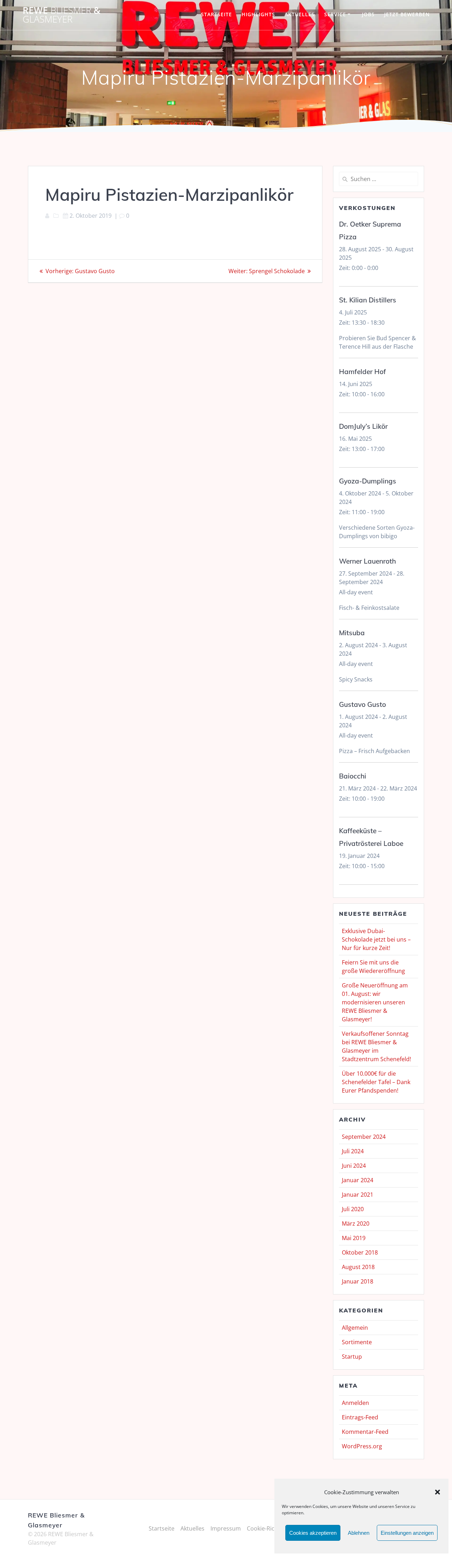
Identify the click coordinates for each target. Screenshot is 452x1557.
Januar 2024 (357, 1180)
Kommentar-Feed (365, 1432)
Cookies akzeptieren (313, 1533)
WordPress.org (362, 1446)
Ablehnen (358, 1533)
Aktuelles (300, 14)
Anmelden (355, 1403)
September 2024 (364, 1137)
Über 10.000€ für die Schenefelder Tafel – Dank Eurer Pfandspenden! (376, 1082)
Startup (352, 1356)
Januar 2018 (357, 1281)
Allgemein (355, 1327)
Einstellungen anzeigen (407, 1533)
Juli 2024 (353, 1151)
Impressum (225, 1528)
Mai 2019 (353, 1238)
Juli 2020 (353, 1209)
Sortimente (357, 1342)
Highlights (258, 14)
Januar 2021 (357, 1194)
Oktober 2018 (360, 1252)
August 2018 (358, 1267)
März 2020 (355, 1223)
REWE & (61, 15)
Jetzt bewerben (407, 14)
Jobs (368, 14)
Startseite (216, 14)
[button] (437, 1492)
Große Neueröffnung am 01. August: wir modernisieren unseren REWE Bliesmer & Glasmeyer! (375, 1002)
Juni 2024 (354, 1166)
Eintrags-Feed (360, 1417)
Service (335, 14)
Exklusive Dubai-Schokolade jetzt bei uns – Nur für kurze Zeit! (376, 939)
